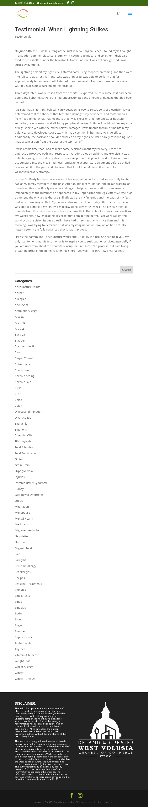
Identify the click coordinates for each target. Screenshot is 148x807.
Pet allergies (23, 572)
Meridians (21, 524)
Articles (19, 328)
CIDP (18, 388)
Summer (20, 631)
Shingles (20, 590)
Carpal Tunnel (24, 358)
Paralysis (20, 560)
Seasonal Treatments (28, 584)
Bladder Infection (26, 346)
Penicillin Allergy (25, 566)
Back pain (21, 334)
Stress (19, 619)
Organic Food (23, 548)
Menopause (22, 512)
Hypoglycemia (24, 471)
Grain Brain (22, 465)
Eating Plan (22, 423)
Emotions (21, 429)
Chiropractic (23, 364)
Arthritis (20, 322)
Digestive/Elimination (28, 411)
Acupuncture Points (27, 287)
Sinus (18, 601)
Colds (18, 400)
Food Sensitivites (25, 453)
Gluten (19, 459)
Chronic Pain (23, 382)
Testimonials (23, 36)
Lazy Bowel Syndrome (29, 494)
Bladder (20, 340)
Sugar (18, 625)
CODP (18, 394)
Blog (17, 352)
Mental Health (24, 518)
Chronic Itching (24, 376)
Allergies (20, 299)
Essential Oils (23, 435)
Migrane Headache (27, 530)
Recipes (20, 578)
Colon (18, 405)
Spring (19, 613)
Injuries (20, 477)
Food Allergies (24, 447)
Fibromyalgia (23, 441)
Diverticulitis (23, 417)
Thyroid (20, 649)
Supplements (23, 637)
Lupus (19, 500)
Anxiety (19, 316)
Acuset (19, 293)
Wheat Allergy (24, 667)
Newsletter (22, 536)
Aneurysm (21, 305)
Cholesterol (22, 370)
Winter (19, 673)
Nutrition (21, 542)
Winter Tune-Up (25, 679)
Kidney (19, 489)
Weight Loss (22, 661)
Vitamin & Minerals (27, 655)
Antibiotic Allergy (26, 311)
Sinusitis (20, 607)
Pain (17, 554)
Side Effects (22, 595)
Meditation (22, 506)
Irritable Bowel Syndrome (31, 483)
